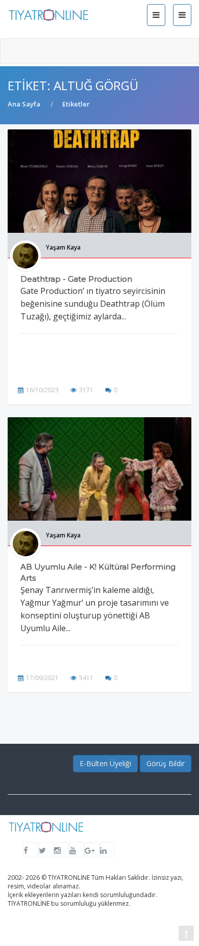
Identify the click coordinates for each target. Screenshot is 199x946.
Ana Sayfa (24, 104)
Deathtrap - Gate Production (76, 279)
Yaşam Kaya (63, 247)
